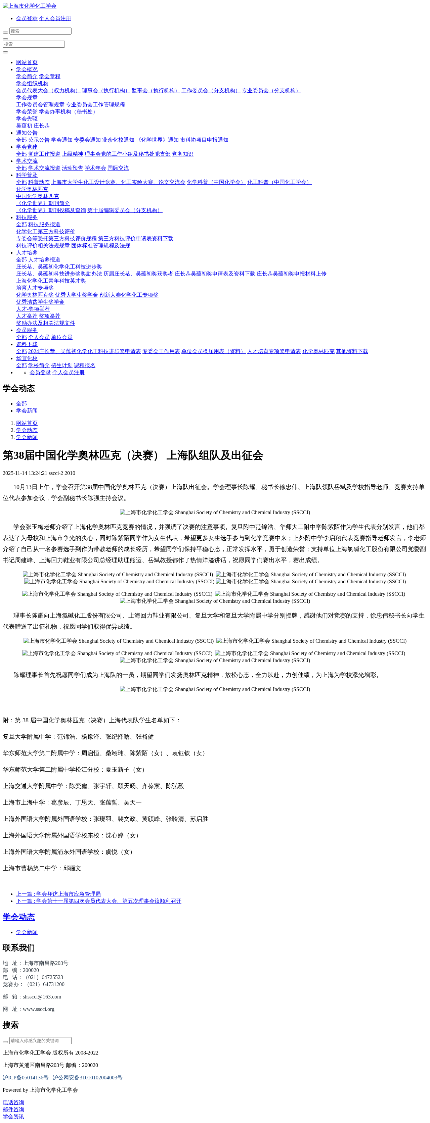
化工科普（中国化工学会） (279, 182)
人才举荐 (27, 316)
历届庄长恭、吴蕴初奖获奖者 (138, 274)
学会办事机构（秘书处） (68, 111)
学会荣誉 (27, 111)
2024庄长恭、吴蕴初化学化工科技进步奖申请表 (84, 351)
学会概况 (27, 69)
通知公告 (27, 133)
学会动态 (27, 430)
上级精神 (72, 154)
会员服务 (27, 330)
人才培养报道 (44, 259)
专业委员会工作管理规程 (95, 104)
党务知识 (183, 154)
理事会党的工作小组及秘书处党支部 (128, 154)
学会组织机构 (32, 83)
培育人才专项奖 (35, 288)
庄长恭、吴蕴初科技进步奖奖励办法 (59, 274)
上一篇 (58, 894)
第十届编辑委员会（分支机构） (125, 210)
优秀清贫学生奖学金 (40, 302)
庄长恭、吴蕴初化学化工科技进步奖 (59, 267)
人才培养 (27, 252)
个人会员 (39, 337)
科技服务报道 (44, 224)
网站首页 (27, 62)
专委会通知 (87, 140)
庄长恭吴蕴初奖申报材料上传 (292, 274)
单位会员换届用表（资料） (213, 351)
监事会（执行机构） (156, 90)
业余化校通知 (118, 140)
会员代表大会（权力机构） (48, 90)
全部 (21, 140)
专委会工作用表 (161, 351)
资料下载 (27, 344)
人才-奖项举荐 (33, 309)
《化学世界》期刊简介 (43, 203)
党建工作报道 (44, 154)
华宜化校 (27, 358)
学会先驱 (27, 118)
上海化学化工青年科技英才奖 (51, 281)
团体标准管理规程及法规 (100, 245)
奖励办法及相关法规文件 (45, 323)
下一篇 (98, 901)
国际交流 (118, 168)
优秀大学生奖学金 (76, 295)
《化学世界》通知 (157, 140)
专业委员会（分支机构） (271, 90)
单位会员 (62, 337)
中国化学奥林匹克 (37, 196)
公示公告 (39, 140)
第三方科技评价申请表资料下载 (135, 238)
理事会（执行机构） (106, 90)
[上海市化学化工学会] (215, 6)
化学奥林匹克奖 (35, 295)
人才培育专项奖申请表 (274, 351)
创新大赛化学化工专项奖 (129, 295)
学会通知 (62, 140)
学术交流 (27, 161)
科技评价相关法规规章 (43, 245)
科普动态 (39, 182)
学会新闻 (27, 410)
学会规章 (27, 97)
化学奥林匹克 (32, 189)
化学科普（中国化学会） (216, 182)
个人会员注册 (55, 18)
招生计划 (62, 365)
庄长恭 (42, 126)
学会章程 (49, 76)
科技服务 (27, 217)
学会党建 (27, 147)
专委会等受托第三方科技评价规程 (56, 238)
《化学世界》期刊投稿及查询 (51, 210)
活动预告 (72, 168)
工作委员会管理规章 (40, 104)
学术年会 (95, 168)
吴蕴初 (24, 126)
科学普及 (27, 175)
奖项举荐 (49, 316)
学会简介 (27, 76)
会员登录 (27, 18)
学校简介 (39, 365)
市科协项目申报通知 (204, 140)
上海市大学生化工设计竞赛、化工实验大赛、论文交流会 (118, 182)
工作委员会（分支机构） (211, 90)
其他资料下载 (352, 351)
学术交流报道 (44, 168)
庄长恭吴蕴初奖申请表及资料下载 (215, 274)
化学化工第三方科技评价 (45, 231)
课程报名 (84, 365)
